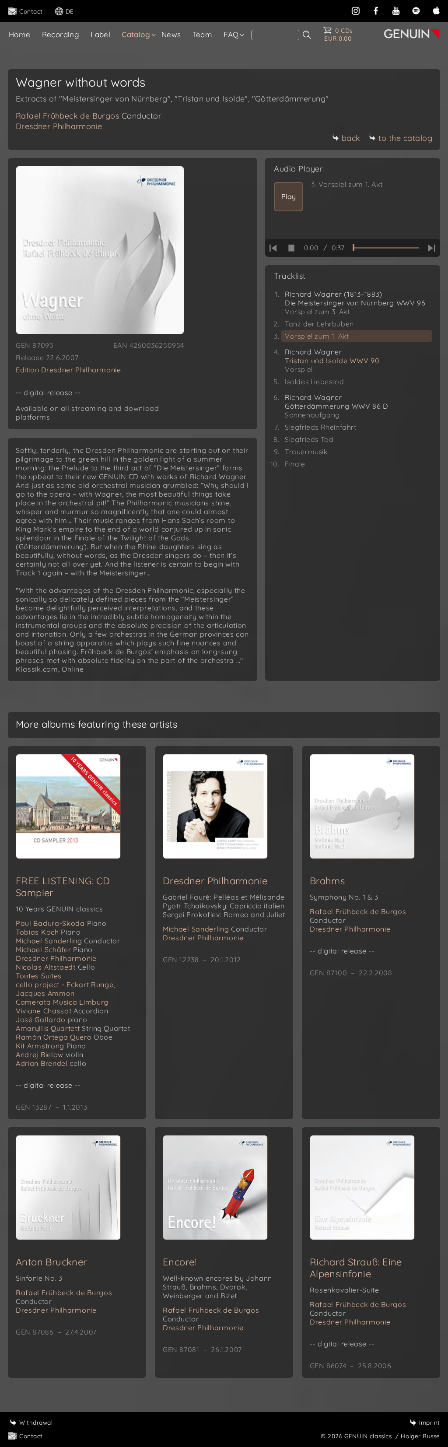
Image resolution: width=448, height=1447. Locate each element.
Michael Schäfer (54, 949)
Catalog (136, 34)
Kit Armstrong (51, 1045)
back (351, 138)
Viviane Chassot (62, 1010)
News (171, 34)
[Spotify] (416, 10)
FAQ (231, 34)
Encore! (179, 1262)
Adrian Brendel (51, 1063)
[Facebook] (376, 10)
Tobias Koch (48, 932)
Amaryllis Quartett (73, 1028)
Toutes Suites (39, 975)
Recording (61, 34)
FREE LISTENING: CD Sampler (63, 887)
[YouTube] (396, 10)
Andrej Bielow (49, 1054)
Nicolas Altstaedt (55, 967)
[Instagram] (355, 10)
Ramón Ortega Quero (64, 1037)
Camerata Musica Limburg (62, 1002)
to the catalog (405, 138)
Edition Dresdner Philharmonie (68, 369)
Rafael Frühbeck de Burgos (88, 116)
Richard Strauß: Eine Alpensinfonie (356, 1268)
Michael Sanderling (68, 940)
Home (20, 34)
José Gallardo (52, 1019)
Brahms (327, 881)
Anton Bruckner (51, 1262)
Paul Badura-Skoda (61, 923)
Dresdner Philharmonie (59, 126)
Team (202, 34)
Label (100, 34)
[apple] (436, 10)
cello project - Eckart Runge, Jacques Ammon (65, 989)
